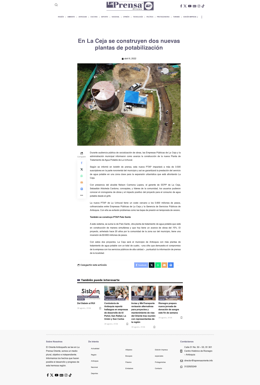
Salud (162, 299)
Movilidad (148, 296)
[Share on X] (81, 169)
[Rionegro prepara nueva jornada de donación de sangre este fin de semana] (170, 293)
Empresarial (110, 299)
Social (81, 299)
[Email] (81, 182)
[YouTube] (189, 6)
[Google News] (194, 6)
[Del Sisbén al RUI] (89, 293)
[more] (202, 17)
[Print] (81, 188)
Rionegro (175, 296)
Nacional (94, 296)
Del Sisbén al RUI (86, 303)
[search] (67, 5)
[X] (185, 6)
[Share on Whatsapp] (81, 175)
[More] (81, 195)
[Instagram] (199, 6)
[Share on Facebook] (81, 162)
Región (121, 299)
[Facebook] (181, 6)
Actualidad (83, 296)
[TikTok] (203, 6)
